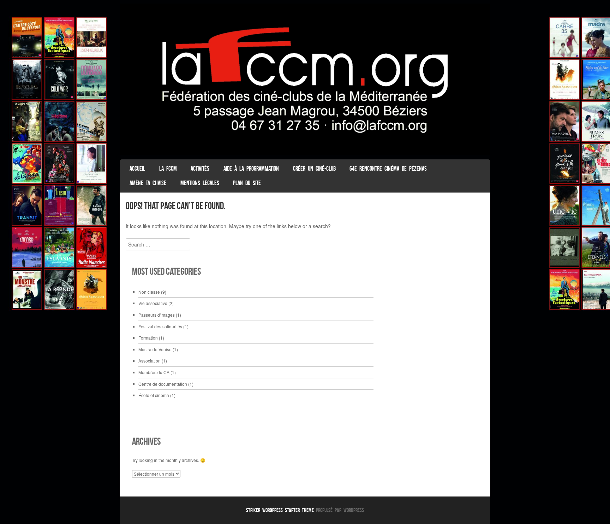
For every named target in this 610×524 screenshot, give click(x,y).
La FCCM (168, 168)
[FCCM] (305, 153)
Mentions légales (199, 183)
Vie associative (152, 303)
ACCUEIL (137, 168)
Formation (148, 338)
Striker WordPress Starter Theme (280, 510)
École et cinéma (153, 395)
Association (149, 361)
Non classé (149, 292)
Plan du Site (247, 183)
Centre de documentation (162, 384)
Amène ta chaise (148, 183)
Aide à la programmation (251, 168)
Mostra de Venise (155, 349)
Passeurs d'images (156, 315)
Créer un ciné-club (314, 168)
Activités (200, 168)
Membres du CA (153, 372)
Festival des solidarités (160, 326)
